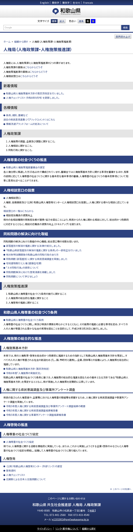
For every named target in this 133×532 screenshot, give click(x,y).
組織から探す (21, 41)
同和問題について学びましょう (22, 276)
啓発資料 (11, 470)
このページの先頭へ (122, 488)
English (44, 2)
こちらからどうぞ (33, 67)
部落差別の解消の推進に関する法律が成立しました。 (33, 245)
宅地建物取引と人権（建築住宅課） (24, 263)
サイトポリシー (44, 528)
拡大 (62, 21)
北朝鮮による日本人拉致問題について (26, 479)
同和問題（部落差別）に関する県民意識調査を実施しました (36, 259)
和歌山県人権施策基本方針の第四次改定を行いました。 (35, 93)
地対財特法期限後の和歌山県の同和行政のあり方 (32, 254)
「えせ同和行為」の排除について (22, 267)
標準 (54, 21)
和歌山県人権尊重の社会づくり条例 (25, 320)
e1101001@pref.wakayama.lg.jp (70, 519)
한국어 (76, 2)
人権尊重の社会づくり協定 (20, 442)
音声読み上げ (123, 36)
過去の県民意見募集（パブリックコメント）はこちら (29, 119)
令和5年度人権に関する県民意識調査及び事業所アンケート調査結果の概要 (45, 406)
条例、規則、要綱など (17, 115)
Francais (88, 2)
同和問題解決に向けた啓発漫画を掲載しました (30, 272)
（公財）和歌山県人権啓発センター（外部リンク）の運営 (34, 466)
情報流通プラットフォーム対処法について (27, 124)
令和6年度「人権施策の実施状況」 (23, 373)
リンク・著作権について (67, 528)
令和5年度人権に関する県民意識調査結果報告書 (32, 410)
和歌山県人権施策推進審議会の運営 (25, 167)
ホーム (6, 41)
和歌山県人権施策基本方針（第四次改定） (28, 368)
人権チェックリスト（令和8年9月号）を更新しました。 (33, 97)
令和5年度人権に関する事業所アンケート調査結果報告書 (36, 414)
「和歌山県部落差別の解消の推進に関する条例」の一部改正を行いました (44, 250)
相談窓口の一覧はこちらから (18, 211)
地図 (92, 510)
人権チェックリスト (15, 475)
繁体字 (66, 2)
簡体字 (55, 2)
